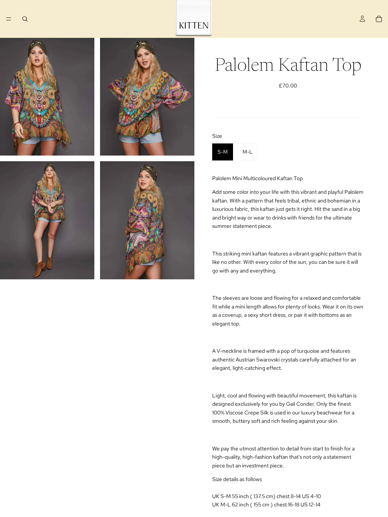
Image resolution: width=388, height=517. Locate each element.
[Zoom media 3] (47, 220)
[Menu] (8, 19)
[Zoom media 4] (147, 220)
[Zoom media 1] (47, 97)
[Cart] (379, 19)
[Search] (25, 19)
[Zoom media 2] (147, 97)
